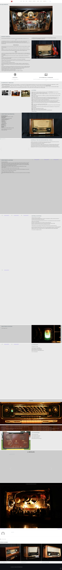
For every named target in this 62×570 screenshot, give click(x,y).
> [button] (51, 21)
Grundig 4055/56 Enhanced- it (25, 562)
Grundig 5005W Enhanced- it (46, 562)
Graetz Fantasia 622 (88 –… (4, 562)
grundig (5, 539)
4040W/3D (2, 539)
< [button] (10, 21)
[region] (31, 20)
